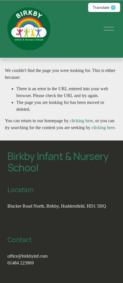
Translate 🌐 (104, 7)
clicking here (81, 120)
